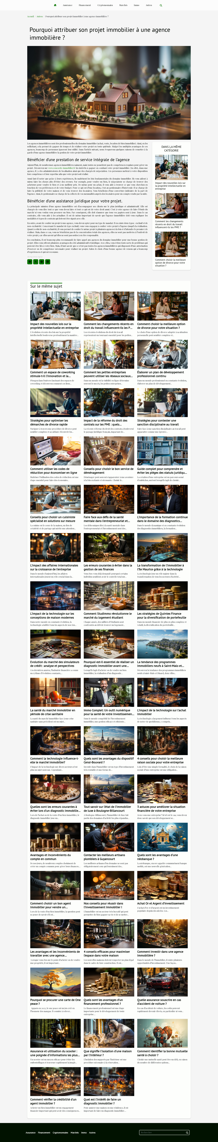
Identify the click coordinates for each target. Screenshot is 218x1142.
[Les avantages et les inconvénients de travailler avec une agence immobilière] (55, 933)
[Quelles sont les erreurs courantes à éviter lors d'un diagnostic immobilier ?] (55, 788)
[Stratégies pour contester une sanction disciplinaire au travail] (162, 402)
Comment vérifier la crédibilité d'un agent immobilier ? (53, 1101)
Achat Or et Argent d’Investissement (160, 903)
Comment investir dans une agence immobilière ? (160, 953)
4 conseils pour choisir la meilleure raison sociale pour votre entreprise (160, 760)
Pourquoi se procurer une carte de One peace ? (55, 1002)
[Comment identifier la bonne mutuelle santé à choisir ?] (162, 1033)
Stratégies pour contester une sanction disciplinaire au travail (158, 422)
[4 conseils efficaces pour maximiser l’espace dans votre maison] (109, 933)
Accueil (30, 16)
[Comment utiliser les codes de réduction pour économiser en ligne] (55, 450)
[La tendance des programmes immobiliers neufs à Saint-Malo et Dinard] (162, 643)
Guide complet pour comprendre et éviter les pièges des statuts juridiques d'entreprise (162, 472)
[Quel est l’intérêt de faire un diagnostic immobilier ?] (109, 1081)
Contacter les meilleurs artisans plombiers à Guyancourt (104, 857)
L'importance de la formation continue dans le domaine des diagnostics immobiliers (162, 521)
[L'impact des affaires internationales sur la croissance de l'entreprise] (55, 547)
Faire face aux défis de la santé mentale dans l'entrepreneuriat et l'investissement (106, 521)
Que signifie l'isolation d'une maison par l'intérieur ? (108, 1053)
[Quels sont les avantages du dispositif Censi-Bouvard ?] (109, 740)
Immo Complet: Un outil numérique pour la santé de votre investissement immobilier (108, 714)
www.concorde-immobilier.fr (61, 168)
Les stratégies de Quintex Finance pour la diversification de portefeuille (161, 615)
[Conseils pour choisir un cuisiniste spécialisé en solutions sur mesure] (55, 499)
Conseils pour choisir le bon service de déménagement (108, 471)
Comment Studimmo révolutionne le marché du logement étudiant (108, 615)
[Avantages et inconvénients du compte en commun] (55, 837)
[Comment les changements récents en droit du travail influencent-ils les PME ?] (171, 205)
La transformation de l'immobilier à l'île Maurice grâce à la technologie (160, 567)
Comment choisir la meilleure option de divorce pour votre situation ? (170, 262)
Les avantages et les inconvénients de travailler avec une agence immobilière (55, 955)
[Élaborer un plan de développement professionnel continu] (162, 354)
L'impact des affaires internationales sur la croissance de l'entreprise (54, 567)
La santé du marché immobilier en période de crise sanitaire (52, 712)
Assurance (67, 5)
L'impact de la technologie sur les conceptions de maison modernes (52, 615)
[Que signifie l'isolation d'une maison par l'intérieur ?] (109, 1033)
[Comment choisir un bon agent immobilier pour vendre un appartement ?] (55, 885)
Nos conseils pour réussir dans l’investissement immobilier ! (103, 905)
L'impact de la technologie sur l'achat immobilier (161, 712)
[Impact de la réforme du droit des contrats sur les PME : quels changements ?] (109, 402)
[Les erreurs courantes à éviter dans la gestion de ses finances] (109, 547)
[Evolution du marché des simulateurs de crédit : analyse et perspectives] (55, 643)
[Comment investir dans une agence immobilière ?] (162, 933)
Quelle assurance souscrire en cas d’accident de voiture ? (159, 1002)
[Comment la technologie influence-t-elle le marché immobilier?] (55, 740)
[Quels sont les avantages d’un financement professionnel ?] (109, 981)
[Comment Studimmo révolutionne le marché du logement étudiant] (109, 595)
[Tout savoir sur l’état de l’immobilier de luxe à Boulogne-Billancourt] (109, 788)
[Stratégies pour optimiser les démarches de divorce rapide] (55, 402)
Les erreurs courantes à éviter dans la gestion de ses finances (108, 567)
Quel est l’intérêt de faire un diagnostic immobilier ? (102, 1101)
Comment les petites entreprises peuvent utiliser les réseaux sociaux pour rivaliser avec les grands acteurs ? (109, 376)
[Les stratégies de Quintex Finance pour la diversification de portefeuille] (162, 595)
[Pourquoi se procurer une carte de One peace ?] (55, 981)
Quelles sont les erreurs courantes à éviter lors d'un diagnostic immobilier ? (54, 810)
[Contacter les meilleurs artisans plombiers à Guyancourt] (109, 837)
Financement (85, 5)
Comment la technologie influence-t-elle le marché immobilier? (54, 760)
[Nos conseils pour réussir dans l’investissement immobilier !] (109, 885)
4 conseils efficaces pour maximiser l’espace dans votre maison (107, 953)
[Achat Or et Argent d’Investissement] (162, 885)
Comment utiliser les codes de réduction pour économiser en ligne (53, 471)
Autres (149, 5)
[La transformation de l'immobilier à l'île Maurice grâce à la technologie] (162, 547)
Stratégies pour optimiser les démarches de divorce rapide (49, 422)
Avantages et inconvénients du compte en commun (50, 857)
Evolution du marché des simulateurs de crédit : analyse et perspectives (54, 664)
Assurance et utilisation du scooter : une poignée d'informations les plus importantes (54, 1055)
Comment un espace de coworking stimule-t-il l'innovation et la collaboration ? (52, 376)
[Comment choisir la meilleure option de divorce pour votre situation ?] (171, 244)
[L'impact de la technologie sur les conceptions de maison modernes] (55, 595)
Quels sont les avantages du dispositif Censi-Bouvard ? (109, 760)
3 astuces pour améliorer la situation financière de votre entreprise (161, 808)
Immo (136, 5)
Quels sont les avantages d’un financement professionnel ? (103, 1002)
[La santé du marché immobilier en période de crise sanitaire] (55, 692)
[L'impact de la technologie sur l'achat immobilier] (162, 692)
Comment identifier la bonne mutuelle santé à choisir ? (162, 1053)
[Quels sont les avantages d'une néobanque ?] (162, 837)
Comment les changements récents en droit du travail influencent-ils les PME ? (169, 224)
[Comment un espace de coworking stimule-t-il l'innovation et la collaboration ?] (55, 354)
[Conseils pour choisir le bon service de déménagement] (109, 450)
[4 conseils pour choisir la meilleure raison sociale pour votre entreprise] (162, 740)
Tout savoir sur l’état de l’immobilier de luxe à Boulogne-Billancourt (107, 808)
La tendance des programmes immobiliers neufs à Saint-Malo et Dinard (159, 666)
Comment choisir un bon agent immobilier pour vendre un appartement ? (50, 907)
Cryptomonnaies (105, 5)
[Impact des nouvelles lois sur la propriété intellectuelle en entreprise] (171, 167)
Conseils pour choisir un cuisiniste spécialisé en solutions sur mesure (52, 519)
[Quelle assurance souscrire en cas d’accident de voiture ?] (162, 981)
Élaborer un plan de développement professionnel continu (160, 374)
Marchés (123, 5)
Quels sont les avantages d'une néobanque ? (157, 857)
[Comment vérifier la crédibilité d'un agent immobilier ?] (55, 1081)
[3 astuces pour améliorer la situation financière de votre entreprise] (162, 788)
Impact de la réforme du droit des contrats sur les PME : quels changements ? (105, 424)
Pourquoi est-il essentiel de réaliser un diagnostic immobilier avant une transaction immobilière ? (109, 666)
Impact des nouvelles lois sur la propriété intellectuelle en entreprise (170, 185)
